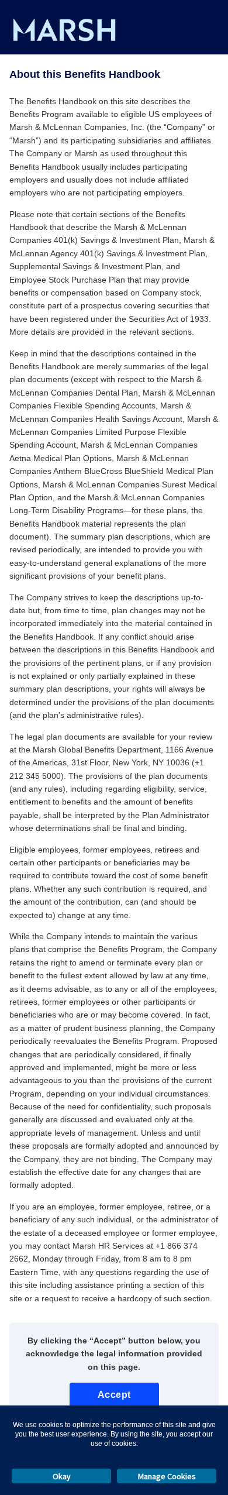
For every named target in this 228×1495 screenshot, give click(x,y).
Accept (114, 1395)
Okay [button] (62, 1476)
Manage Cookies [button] (167, 1476)
